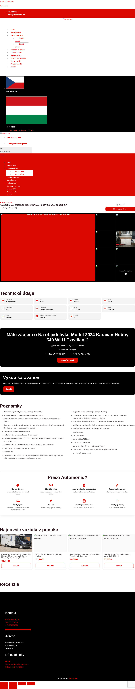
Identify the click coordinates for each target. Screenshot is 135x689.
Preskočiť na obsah (7, 1)
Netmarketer (73, 678)
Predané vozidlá (16, 64)
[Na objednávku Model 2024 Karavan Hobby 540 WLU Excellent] (48, 247)
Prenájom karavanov (18, 50)
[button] (67, 22)
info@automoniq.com (12, 619)
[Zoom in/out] (4, 683)
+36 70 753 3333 (81, 353)
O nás (13, 30)
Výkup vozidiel (16, 61)
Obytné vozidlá (19, 39)
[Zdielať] (22, 683)
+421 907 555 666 (56, 353)
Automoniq (3, 6)
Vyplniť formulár (67, 360)
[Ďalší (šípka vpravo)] (13, 687)
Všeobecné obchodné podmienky (16, 664)
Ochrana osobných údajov (14, 667)
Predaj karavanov (17, 35)
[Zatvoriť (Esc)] (31, 683)
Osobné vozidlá (16, 52)
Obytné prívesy (19, 45)
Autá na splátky (16, 55)
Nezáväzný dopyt (120, 209)
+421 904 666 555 (11, 625)
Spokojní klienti (16, 32)
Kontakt (13, 67)
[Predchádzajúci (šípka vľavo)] (4, 687)
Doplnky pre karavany (18, 58)
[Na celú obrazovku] (13, 683)
